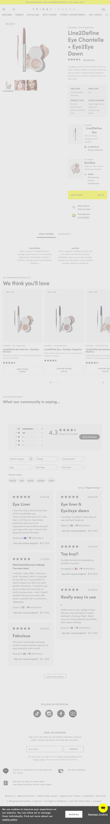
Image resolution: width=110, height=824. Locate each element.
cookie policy (9, 819)
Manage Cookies (98, 814)
